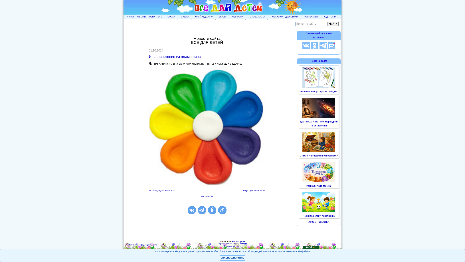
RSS (236, 244)
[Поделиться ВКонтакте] (192, 210)
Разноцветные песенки (318, 186)
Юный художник (204, 16)
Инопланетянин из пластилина (175, 57)
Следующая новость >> (253, 190)
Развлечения (311, 16)
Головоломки (257, 16)
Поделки (141, 16)
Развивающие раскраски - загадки (318, 91)
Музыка (185, 16)
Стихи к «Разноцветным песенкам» (319, 155)
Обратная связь (225, 244)
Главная (129, 16)
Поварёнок (277, 16)
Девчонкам (291, 16)
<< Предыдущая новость (162, 190)
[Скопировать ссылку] (222, 210)
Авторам (243, 244)
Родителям (330, 16)
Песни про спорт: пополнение (319, 216)
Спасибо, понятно (232, 258)
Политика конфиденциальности (142, 245)
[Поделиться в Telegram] (202, 210)
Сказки (171, 16)
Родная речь (155, 16)
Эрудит (223, 16)
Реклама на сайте (232, 246)
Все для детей (238, 242)
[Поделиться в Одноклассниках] (212, 210)
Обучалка (237, 16)
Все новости (207, 196)
